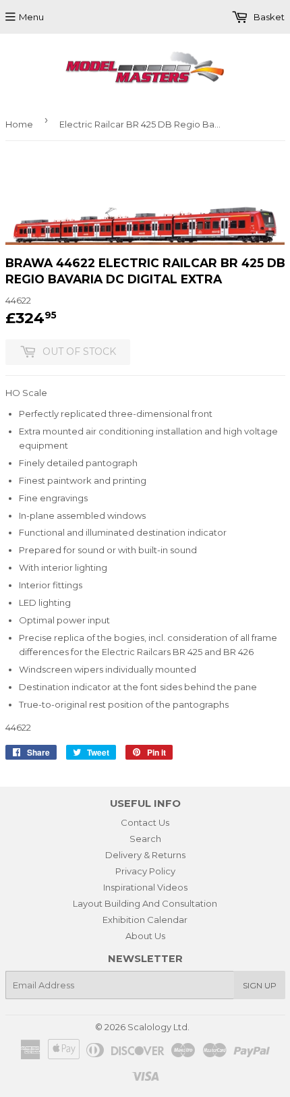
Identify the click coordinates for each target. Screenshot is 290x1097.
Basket (268, 16)
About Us (145, 935)
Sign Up (260, 985)
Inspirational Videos (145, 887)
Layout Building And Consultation (145, 903)
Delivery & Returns (145, 854)
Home (19, 124)
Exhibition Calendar (145, 919)
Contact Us (145, 822)
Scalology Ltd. (158, 1026)
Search (145, 838)
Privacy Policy (145, 871)
